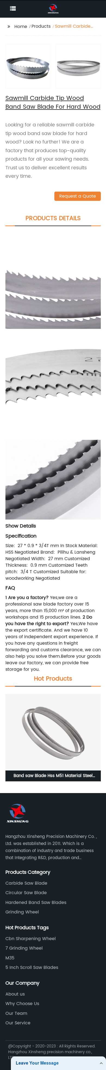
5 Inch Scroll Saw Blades (31, 967)
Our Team (16, 1013)
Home (20, 26)
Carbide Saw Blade (26, 883)
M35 (9, 958)
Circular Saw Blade (26, 893)
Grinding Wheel (22, 912)
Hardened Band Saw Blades (35, 902)
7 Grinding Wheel (24, 948)
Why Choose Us (22, 1003)
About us (15, 994)
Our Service (17, 1023)
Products (41, 26)
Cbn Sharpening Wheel (30, 938)
